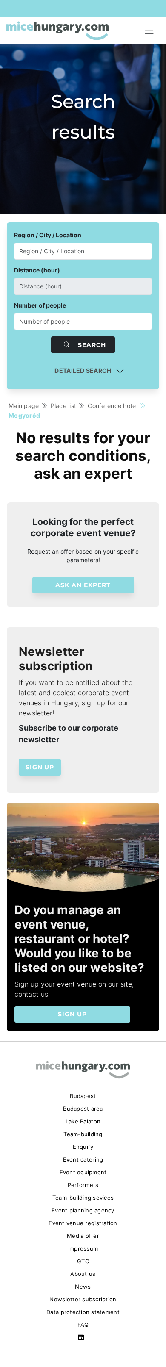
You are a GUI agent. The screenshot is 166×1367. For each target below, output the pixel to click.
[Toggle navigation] (149, 31)
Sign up (40, 767)
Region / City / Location (47, 234)
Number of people (40, 305)
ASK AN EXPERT (83, 585)
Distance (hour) (37, 270)
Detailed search (82, 370)
